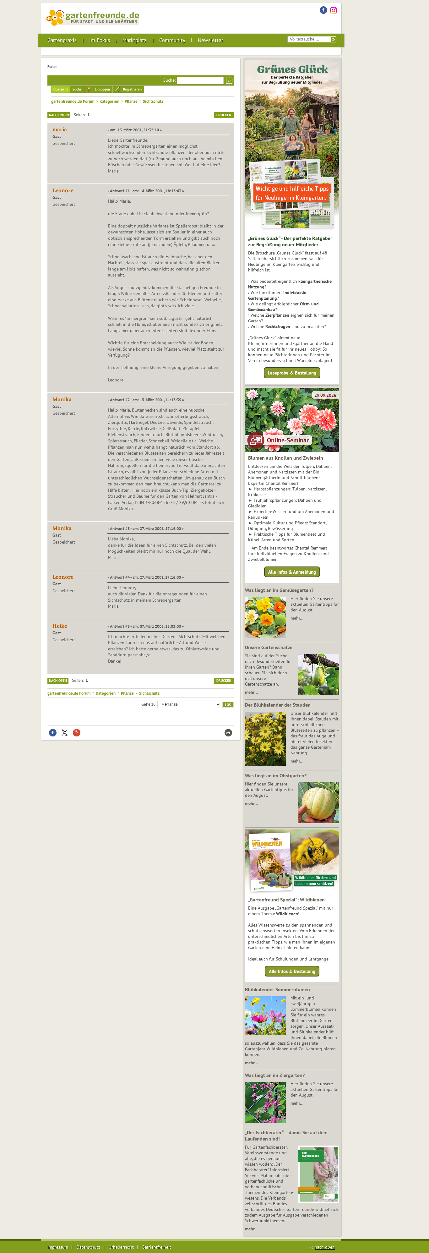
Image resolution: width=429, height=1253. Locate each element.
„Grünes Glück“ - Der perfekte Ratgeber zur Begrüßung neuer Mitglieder (290, 241)
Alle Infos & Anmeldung (292, 572)
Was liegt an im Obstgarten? (276, 775)
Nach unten (59, 115)
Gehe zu (148, 704)
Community (172, 40)
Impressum (57, 1247)
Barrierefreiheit (156, 1247)
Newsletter (210, 40)
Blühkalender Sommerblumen (277, 989)
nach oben (325, 1247)
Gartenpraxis (62, 40)
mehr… (297, 618)
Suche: (169, 80)
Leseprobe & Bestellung (292, 373)
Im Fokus (99, 40)
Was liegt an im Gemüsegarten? (279, 590)
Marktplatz (134, 40)
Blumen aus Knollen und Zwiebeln (285, 458)
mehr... (251, 1229)
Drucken (223, 115)
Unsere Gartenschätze (268, 647)
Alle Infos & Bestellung (292, 971)
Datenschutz (88, 1247)
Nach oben (58, 680)
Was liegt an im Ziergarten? (275, 1075)
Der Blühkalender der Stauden (278, 705)
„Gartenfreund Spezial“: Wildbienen (286, 899)
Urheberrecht (121, 1247)
